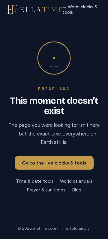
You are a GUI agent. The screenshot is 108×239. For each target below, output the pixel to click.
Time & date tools (34, 181)
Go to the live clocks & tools (54, 163)
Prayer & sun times (46, 190)
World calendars (76, 181)
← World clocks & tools (79, 9)
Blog (76, 190)
